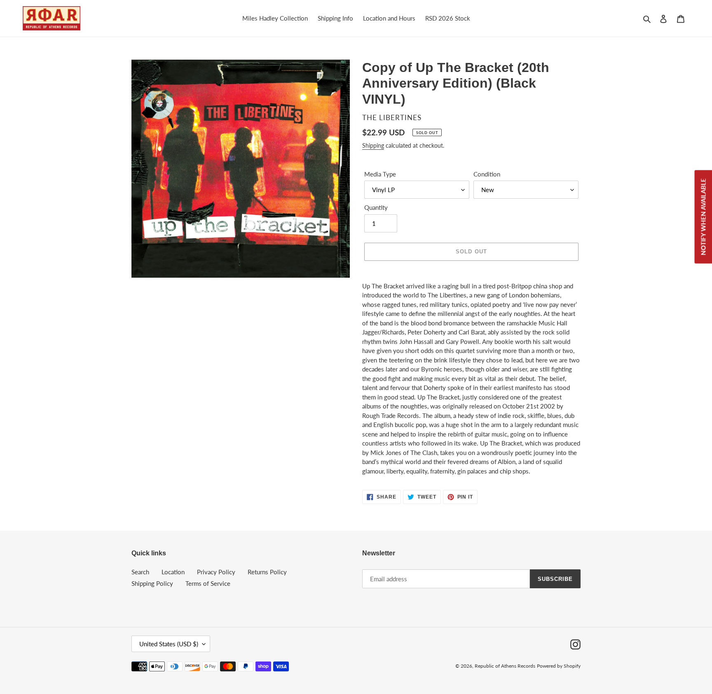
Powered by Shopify (559, 666)
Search (140, 572)
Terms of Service (207, 583)
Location (173, 572)
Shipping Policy (152, 583)
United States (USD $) (168, 644)
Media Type (380, 174)
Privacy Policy (216, 572)
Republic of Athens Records (505, 666)
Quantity (376, 207)
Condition (486, 174)
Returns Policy (267, 572)
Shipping (373, 145)
